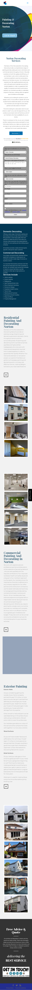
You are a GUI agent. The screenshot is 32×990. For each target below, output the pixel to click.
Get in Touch (9, 35)
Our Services (15, 133)
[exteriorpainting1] (16, 912)
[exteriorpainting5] (16, 840)
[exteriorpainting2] (16, 894)
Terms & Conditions (20, 988)
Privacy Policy (9, 988)
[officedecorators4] (16, 544)
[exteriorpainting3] (16, 876)
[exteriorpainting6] (16, 822)
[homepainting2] (16, 420)
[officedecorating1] (16, 490)
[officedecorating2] (16, 508)
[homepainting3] (16, 438)
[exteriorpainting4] (16, 858)
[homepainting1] (16, 402)
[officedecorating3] (16, 526)
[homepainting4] (16, 456)
